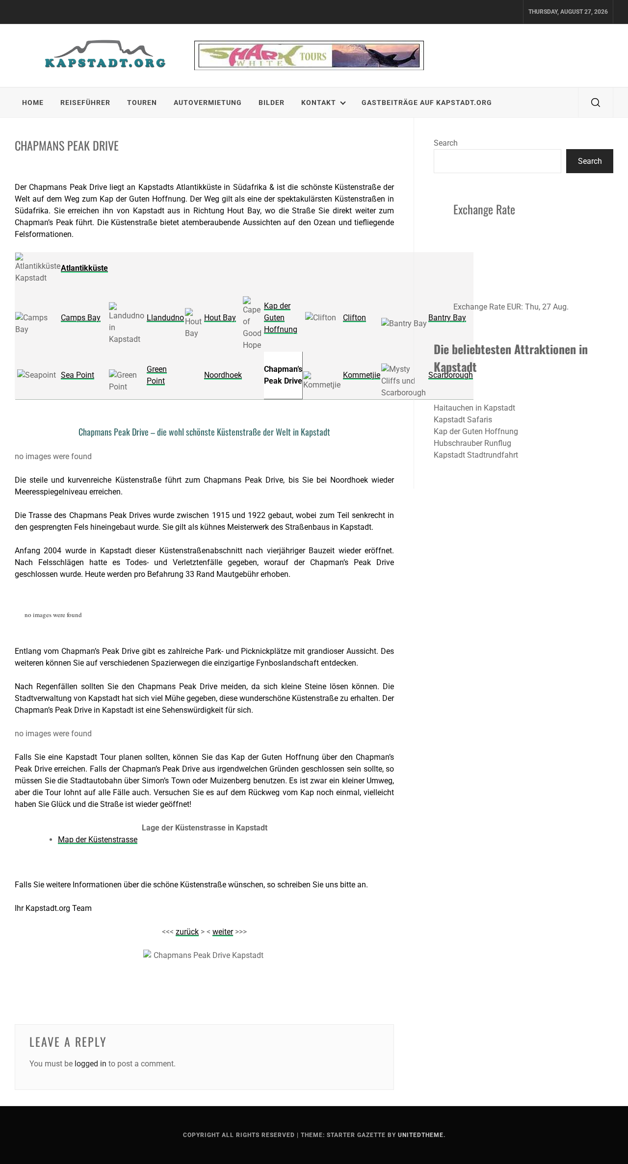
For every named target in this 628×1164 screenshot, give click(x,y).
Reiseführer (85, 102)
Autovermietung (208, 102)
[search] (595, 102)
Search (446, 143)
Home (33, 102)
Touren (142, 102)
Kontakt (318, 102)
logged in (90, 1063)
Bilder (272, 102)
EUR (514, 306)
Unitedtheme (421, 1135)
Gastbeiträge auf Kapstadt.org (427, 102)
